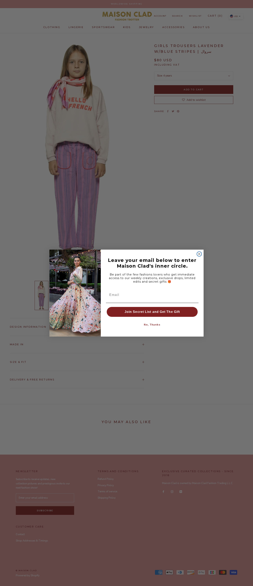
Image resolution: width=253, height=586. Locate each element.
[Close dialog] (199, 254)
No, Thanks (152, 324)
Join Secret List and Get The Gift (152, 311)
